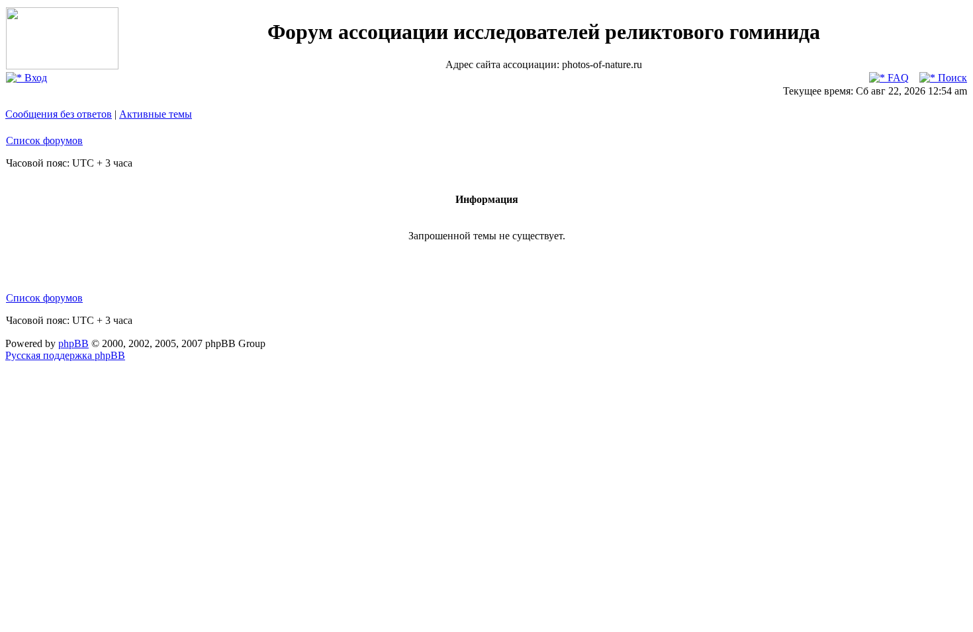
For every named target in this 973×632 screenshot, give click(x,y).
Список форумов (44, 140)
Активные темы (155, 114)
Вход (34, 77)
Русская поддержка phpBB (65, 355)
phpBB (73, 343)
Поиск (951, 77)
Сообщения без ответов (58, 114)
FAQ (897, 77)
